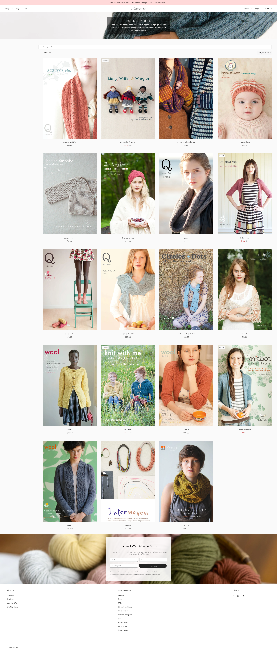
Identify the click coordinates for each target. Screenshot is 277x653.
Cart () (268, 9)
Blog (17, 8)
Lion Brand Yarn (12, 603)
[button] (264, 53)
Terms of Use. (157, 574)
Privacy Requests (124, 630)
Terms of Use (122, 626)
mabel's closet (245, 142)
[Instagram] (238, 596)
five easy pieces (128, 238)
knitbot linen (244, 238)
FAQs (120, 603)
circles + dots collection (186, 334)
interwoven (128, 525)
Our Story (10, 595)
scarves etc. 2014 (69, 142)
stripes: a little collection (186, 142)
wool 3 (186, 429)
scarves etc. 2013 (128, 334)
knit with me (128, 429)
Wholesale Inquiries (125, 614)
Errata (120, 599)
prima (186, 238)
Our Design (11, 599)
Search (246, 9)
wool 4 (69, 429)
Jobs (119, 618)
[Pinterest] (243, 596)
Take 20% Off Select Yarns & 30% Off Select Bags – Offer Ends (133, 2)
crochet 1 (244, 334)
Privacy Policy (147, 574)
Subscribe (153, 565)
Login (257, 9)
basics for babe (69, 238)
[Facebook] (233, 596)
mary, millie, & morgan (128, 142)
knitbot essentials (245, 429)
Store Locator (123, 611)
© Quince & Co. (13, 647)
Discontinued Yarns (125, 607)
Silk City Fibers (12, 607)
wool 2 (69, 525)
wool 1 (186, 525)
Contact (121, 595)
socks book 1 (69, 334)
